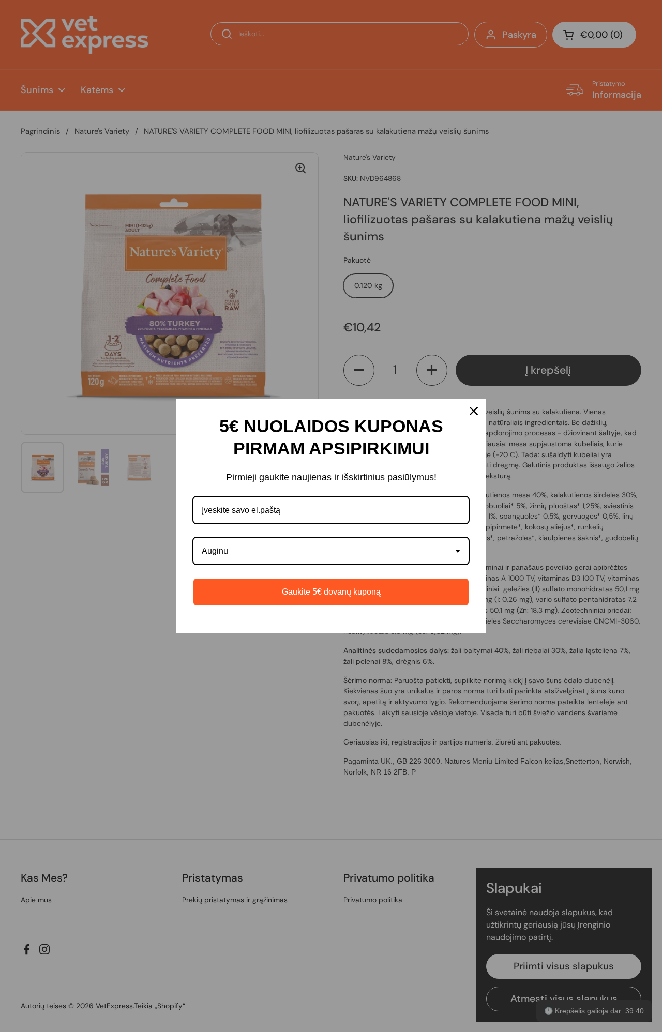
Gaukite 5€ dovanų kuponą (331, 591)
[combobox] (331, 551)
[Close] (473, 411)
